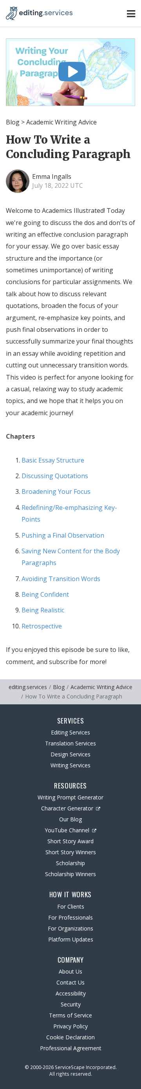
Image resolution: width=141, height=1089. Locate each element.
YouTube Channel (67, 830)
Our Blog (70, 819)
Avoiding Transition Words (61, 578)
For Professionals (70, 917)
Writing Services (70, 765)
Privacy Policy (70, 1026)
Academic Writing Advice (61, 122)
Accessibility (71, 993)
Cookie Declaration (70, 1037)
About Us (70, 971)
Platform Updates (70, 939)
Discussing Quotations (55, 476)
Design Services (70, 754)
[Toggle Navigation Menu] (131, 13)
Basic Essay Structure (53, 460)
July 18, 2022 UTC (57, 185)
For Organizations (70, 928)
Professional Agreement (70, 1048)
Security (71, 1004)
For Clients (70, 906)
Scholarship (70, 863)
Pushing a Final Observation (63, 535)
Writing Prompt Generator (70, 797)
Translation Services (70, 743)
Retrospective (42, 626)
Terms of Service (70, 1015)
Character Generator (67, 808)
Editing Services (70, 732)
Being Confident (45, 594)
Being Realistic (43, 610)
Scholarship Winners (70, 874)
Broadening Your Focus (56, 491)
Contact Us (70, 982)
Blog (13, 122)
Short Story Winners (70, 852)
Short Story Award (70, 841)
